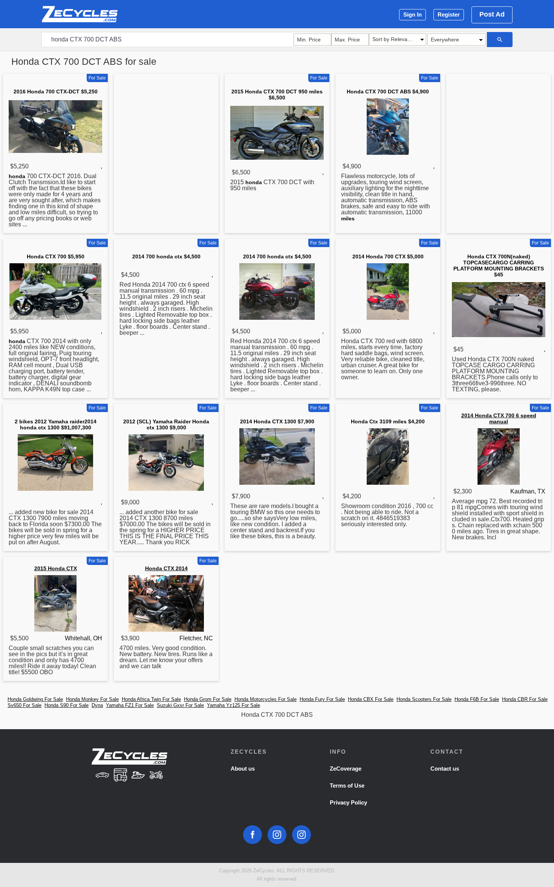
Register (449, 14)
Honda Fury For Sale (322, 699)
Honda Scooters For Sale (423, 699)
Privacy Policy (348, 802)
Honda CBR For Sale (525, 699)
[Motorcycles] (156, 775)
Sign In (412, 14)
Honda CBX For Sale (370, 699)
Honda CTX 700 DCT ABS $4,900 (388, 92)
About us (243, 768)
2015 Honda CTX (55, 568)
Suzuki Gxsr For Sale (180, 705)
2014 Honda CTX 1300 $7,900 (277, 421)
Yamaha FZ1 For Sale (130, 705)
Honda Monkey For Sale (92, 699)
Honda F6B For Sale (477, 699)
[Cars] (102, 775)
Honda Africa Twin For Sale (151, 699)
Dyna (97, 705)
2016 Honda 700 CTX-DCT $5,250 (56, 92)
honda (17, 176)
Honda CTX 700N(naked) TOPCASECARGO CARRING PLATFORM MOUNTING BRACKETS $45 (498, 265)
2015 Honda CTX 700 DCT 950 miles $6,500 (277, 95)
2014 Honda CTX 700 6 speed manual (498, 418)
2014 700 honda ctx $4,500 (166, 256)
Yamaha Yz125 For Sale (233, 705)
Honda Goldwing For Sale (35, 699)
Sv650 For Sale (24, 705)
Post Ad (492, 14)
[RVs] (120, 775)
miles (348, 218)
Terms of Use (347, 785)
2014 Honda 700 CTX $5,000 (388, 256)
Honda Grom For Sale (207, 699)
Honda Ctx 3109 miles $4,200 (388, 421)
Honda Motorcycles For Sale (265, 699)
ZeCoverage (345, 768)
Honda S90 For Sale (66, 705)
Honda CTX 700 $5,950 (55, 256)
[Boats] (138, 775)
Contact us (444, 768)
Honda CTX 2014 (166, 568)
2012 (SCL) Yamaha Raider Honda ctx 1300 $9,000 (166, 424)
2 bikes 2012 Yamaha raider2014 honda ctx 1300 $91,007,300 (55, 424)
